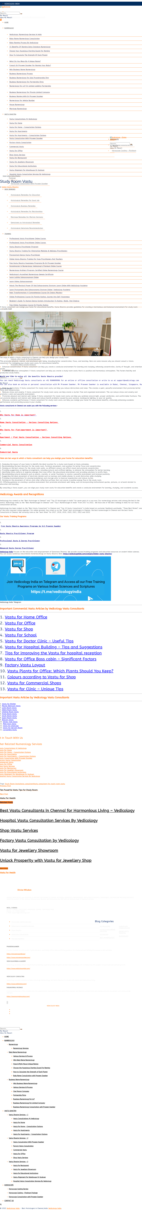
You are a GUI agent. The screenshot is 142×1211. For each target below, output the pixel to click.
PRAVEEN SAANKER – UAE (14, 12)
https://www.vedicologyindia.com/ (18, 968)
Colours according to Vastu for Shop (41, 677)
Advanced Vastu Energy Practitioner (17, 548)
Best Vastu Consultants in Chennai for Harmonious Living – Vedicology (67, 810)
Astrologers (105, 926)
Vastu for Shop (19, 629)
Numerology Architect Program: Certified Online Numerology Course (36, 270)
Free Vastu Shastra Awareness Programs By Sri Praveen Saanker (35, 263)
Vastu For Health (8, 872)
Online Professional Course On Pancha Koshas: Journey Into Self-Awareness (39, 297)
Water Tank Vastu (10, 722)
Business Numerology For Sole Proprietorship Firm (29, 78)
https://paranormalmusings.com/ (18, 996)
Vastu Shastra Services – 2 (18, 1138)
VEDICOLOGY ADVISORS (13, 8)
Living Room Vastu (9, 708)
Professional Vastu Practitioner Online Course (27, 239)
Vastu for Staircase (11, 726)
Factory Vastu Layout (25, 665)
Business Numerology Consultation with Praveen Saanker (34, 1107)
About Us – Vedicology (18, 1013)
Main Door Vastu (9, 724)
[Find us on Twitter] (1, 20)
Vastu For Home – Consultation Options (25, 127)
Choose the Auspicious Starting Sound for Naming (31, 1068)
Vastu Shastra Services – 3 (18, 1162)
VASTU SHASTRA (10, 114)
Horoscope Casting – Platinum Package (23, 1193)
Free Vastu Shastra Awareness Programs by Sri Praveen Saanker (31, 526)
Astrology (104, 934)
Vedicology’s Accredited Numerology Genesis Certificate (31, 274)
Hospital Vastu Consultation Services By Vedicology (29, 174)
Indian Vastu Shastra (13, 176)
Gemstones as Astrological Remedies (25, 223)
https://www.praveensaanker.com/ (18, 957)
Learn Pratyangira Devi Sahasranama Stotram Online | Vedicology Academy (39, 290)
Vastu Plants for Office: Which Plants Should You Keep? (60, 671)
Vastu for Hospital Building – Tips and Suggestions (53, 647)
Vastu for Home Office (26, 617)
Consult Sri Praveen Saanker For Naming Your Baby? (30, 65)
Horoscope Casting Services (21, 922)
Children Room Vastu (10, 712)
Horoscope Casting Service (18, 1189)
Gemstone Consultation (20, 934)
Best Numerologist (107, 938)
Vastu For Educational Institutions (23, 166)
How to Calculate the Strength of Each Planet (30, 1072)
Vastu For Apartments (18, 131)
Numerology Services (21, 1048)
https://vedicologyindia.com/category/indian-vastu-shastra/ (87, 554)
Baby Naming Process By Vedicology (23, 43)
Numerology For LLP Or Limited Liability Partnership (30, 86)
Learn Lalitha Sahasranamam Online (24, 277)
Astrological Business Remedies (23, 206)
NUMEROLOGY (9, 28)
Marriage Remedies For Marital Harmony (27, 217)
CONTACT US (9, 1201)
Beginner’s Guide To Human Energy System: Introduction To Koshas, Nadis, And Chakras (44, 301)
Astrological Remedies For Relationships (26, 211)
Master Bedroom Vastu (11, 706)
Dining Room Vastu (9, 710)
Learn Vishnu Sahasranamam (21, 281)
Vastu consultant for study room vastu (49, 784)
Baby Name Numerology (18, 1052)
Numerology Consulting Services (23, 926)
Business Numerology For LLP (24, 1099)
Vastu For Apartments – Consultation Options (27, 135)
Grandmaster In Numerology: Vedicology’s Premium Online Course (35, 266)
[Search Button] (21, 13)
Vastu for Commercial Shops (34, 683)
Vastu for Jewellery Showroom (29, 850)
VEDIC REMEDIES (9, 189)
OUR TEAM (8, 309)
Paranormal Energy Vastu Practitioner (24, 255)
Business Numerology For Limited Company (29, 1103)
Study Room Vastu (9, 716)
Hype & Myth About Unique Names (25, 1064)
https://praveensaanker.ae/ (16, 954)
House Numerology (17, 105)
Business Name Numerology (19, 1080)
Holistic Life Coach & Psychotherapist (25, 359)
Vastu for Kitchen (9, 704)
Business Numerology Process (21, 74)
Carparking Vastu (10, 730)
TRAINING (7, 234)
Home (4, 176)
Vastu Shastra (16, 930)
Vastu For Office (16, 151)
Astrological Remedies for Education (25, 195)
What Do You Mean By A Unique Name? (25, 61)
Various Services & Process (23, 1056)
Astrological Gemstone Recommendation (27, 228)
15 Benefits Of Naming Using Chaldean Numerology (29, 47)
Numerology (123, 936)
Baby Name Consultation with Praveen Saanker (30, 1076)
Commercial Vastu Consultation (16, 445)
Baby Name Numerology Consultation (24, 39)
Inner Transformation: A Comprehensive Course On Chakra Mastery (35, 293)
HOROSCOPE (8, 1185)
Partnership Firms (19, 1095)
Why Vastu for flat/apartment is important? (24, 430)
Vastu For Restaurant (18, 158)
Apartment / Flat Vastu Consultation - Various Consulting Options (36, 437)
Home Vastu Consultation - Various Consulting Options (29, 422)
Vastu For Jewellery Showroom (21, 162)
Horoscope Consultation (124, 927)
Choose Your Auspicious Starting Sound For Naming (29, 51)
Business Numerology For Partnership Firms (26, 82)
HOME (6, 22)
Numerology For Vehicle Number (22, 100)
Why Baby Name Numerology (24, 1060)
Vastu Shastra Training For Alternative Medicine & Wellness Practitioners (38, 251)
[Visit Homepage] (71, 9)
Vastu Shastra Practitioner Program (23, 247)
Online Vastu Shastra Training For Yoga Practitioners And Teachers (36, 259)
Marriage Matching (18, 938)
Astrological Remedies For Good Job (25, 200)
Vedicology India (6, 552)
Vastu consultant (26, 784)
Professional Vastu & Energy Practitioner (20, 541)
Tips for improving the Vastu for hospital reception (53, 653)
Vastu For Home (15, 123)
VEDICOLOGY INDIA (12, 4)
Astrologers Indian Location (107, 930)
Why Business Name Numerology (22, 70)
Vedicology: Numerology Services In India (25, 34)
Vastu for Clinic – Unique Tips (35, 689)
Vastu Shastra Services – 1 (18, 1115)
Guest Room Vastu (9, 718)
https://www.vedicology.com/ (17, 984)
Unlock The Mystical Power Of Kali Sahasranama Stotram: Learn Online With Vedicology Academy (48, 286)
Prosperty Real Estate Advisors (23, 365)
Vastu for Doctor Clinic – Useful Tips (39, 641)
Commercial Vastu (16, 147)
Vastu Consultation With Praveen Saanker (26, 138)
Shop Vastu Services (17, 155)
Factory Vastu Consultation (20, 143)
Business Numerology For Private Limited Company (29, 92)
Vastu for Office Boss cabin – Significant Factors (50, 659)
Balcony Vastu (8, 720)
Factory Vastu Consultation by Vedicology (39, 840)
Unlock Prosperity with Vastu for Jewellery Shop (46, 860)
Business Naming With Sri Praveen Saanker (26, 96)
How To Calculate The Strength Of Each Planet (28, 55)
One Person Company (21, 1091)
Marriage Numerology (18, 109)
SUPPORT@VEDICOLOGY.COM (33, 17)
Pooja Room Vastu (9, 714)
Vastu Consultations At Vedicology (23, 119)
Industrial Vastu (9, 452)
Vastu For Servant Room (12, 728)
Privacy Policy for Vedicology (19, 1011)
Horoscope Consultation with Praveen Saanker (26, 1197)
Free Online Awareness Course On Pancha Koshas (28, 305)
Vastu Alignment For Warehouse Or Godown (26, 170)
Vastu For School (21, 635)
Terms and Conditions (17, 1009)
